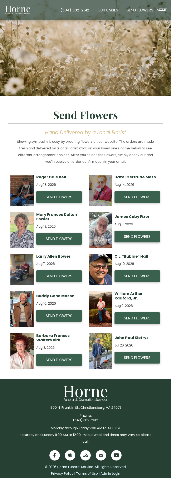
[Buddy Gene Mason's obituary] (22, 294)
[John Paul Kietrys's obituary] (100, 336)
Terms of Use (87, 473)
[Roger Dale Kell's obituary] (22, 178)
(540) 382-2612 (85, 420)
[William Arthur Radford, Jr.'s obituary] (100, 294)
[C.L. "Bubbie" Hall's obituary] (100, 257)
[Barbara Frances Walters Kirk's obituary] (22, 336)
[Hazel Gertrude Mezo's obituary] (100, 178)
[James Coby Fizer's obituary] (100, 215)
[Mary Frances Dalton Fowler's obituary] (22, 215)
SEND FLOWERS (59, 197)
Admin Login (110, 473)
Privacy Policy (62, 473)
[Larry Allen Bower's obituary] (22, 257)
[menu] (161, 10)
